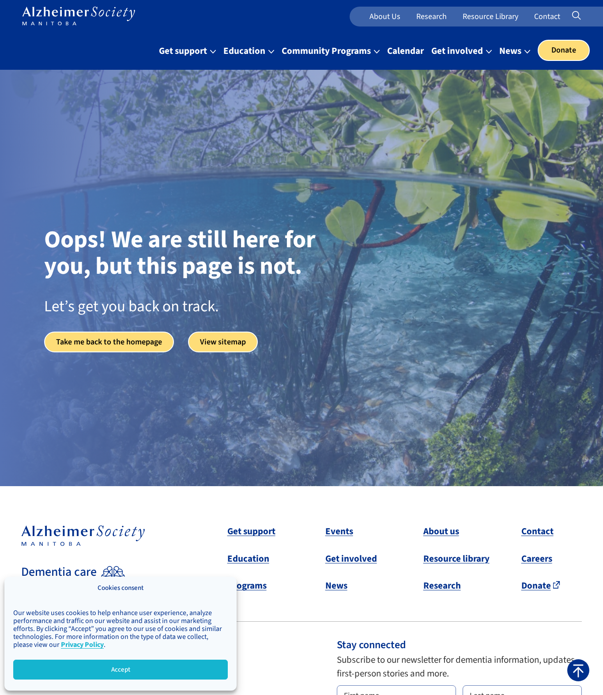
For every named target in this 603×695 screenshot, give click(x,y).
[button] (578, 670)
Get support (184, 50)
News (511, 50)
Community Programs (327, 50)
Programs (247, 585)
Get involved (458, 50)
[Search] (588, 15)
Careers (536, 558)
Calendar (405, 50)
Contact (547, 16)
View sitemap (223, 342)
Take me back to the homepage (109, 342)
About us (384, 16)
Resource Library (490, 16)
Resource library (456, 558)
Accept (120, 669)
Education (245, 50)
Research (431, 16)
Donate (563, 50)
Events (339, 531)
